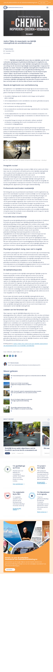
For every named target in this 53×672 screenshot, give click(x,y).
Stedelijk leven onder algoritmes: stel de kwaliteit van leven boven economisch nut (21, 449)
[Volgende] (49, 420)
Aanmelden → (10, 569)
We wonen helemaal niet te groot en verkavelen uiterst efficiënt (28, 375)
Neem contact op (41, 512)
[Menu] (47, 7)
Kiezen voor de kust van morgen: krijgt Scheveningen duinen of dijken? (21, 383)
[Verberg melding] (50, 2)
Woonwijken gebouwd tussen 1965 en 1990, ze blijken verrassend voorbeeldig (21, 408)
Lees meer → (43, 2)
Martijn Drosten (9, 49)
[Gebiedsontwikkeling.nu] (23, 7)
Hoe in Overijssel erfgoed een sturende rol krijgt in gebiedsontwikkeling (21, 400)
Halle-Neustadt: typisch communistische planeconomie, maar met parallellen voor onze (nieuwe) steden (26, 392)
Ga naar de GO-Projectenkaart (41, 483)
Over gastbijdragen (18, 484)
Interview (13, 453)
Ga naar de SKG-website (17, 509)
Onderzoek (6, 59)
